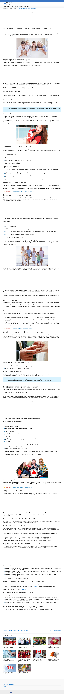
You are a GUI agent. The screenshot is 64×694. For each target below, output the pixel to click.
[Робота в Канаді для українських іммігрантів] (24, 641)
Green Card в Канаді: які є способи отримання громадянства (39, 660)
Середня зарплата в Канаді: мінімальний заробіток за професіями (54, 647)
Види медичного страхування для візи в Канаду (8, 660)
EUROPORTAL (9, 2)
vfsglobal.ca (36, 586)
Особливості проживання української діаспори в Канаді (24, 660)
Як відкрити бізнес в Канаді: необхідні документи (54, 660)
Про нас (5, 686)
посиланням (45, 444)
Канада (15, 8)
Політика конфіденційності (8, 684)
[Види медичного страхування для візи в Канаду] (9, 654)
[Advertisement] (32, 19)
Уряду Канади (24, 589)
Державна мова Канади (38, 646)
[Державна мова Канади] (39, 641)
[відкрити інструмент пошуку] (57, 3)
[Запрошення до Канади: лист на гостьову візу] (9, 641)
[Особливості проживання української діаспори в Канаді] (24, 654)
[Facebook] (11, 692)
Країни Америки (10, 8)
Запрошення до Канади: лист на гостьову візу (8, 646)
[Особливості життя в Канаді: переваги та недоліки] (24, 668)
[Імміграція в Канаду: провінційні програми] (9, 668)
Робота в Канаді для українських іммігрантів (23, 646)
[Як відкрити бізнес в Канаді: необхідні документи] (54, 654)
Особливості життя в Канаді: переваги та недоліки (23, 674)
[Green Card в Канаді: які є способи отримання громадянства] (39, 654)
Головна (4, 8)
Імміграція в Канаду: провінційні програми (8, 673)
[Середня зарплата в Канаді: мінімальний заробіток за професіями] (54, 641)
